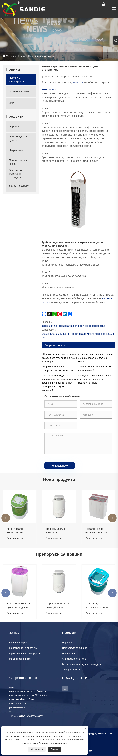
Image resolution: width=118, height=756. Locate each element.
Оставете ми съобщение (80, 76)
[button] (5, 518)
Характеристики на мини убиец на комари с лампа (57, 605)
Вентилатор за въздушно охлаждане (17, 173)
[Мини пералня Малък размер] (19, 506)
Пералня (14, 126)
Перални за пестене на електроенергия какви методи (58, 368)
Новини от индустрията (41, 56)
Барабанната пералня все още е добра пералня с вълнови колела (96, 357)
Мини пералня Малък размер (15, 530)
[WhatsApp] (65, 688)
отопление (78, 82)
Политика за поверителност (53, 743)
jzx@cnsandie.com (17, 707)
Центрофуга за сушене (18, 138)
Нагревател (16, 150)
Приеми (54, 749)
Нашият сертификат (20, 658)
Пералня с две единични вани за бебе (96, 530)
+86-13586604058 (35, 716)
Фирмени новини (19, 91)
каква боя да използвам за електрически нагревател (73, 326)
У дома (10, 56)
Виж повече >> (15, 538)
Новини (21, 56)
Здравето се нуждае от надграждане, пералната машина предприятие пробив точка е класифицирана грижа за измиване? (60, 383)
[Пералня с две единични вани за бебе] (98, 506)
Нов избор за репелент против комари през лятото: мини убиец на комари (59, 357)
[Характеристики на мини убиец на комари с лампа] (59, 581)
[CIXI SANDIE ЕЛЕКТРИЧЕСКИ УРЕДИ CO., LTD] (23, 8)
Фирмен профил (18, 642)
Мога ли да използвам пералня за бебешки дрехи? (97, 605)
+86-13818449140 (17, 716)
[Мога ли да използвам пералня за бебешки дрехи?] (98, 581)
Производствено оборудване (25, 653)
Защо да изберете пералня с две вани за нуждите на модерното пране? (94, 379)
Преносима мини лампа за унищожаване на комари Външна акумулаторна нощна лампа (59, 530)
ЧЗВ (11, 103)
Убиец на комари (19, 186)
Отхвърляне (37, 749)
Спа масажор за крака (18, 162)
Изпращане (59, 466)
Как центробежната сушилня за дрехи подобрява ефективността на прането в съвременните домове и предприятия (18, 605)
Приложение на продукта (23, 648)
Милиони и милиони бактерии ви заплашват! (95, 368)
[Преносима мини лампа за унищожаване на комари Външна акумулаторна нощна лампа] (59, 506)
